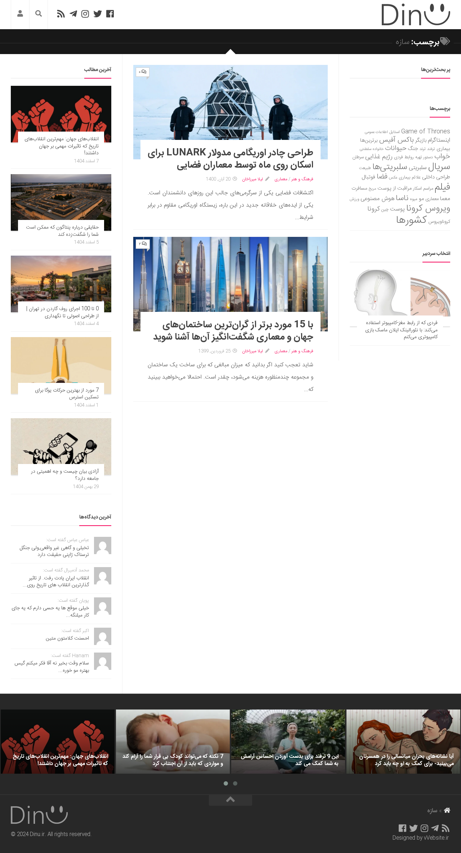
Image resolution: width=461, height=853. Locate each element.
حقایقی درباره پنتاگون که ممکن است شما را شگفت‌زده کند (62, 231)
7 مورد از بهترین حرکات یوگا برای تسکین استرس (67, 394)
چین (385, 209)
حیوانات (396, 148)
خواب (442, 157)
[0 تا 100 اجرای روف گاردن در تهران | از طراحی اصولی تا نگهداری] (61, 284)
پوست (397, 209)
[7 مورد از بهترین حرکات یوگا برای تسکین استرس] (61, 365)
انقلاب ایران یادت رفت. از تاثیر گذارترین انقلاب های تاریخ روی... (56, 582)
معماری (280, 179)
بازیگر (420, 140)
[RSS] (61, 13)
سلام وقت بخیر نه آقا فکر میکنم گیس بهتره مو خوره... (51, 667)
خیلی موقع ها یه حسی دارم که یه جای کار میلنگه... (50, 612)
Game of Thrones (425, 132)
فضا (382, 177)
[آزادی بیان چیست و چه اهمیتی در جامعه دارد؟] (61, 446)
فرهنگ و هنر (302, 179)
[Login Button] (20, 14)
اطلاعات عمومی (376, 132)
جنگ (413, 149)
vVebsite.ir (436, 838)
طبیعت (365, 168)
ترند (423, 149)
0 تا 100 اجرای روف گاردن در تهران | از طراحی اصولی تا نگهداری (62, 313)
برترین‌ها (369, 140)
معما (445, 199)
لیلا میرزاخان (252, 179)
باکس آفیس (396, 140)
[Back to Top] (230, 800)
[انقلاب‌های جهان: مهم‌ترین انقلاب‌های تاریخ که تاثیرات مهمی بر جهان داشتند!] (61, 114)
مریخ (372, 189)
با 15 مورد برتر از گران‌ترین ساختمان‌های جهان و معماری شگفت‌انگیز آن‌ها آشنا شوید (233, 331)
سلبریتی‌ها (389, 167)
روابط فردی (404, 157)
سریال (439, 167)
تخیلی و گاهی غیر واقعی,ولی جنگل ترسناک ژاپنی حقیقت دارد (54, 552)
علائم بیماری (410, 177)
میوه (413, 199)
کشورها (411, 220)
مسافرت (359, 188)
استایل (394, 132)
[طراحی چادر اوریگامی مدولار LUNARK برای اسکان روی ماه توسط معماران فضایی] (230, 112)
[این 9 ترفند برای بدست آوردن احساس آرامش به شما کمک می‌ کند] (288, 742)
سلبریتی (418, 168)
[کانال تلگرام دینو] (73, 13)
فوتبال (368, 177)
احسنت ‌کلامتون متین (67, 638)
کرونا (373, 209)
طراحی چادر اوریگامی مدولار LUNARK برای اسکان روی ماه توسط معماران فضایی (230, 159)
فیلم (442, 187)
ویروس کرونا (428, 208)
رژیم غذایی (379, 156)
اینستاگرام (439, 140)
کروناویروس (439, 222)
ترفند (431, 149)
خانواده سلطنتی (372, 149)
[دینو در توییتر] (97, 13)
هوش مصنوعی (377, 199)
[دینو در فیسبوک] (110, 13)
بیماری (443, 149)
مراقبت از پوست (394, 188)
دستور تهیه (424, 157)
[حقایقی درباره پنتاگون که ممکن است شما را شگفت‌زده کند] (61, 202)
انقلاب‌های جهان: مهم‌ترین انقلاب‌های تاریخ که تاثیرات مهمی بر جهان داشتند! (61, 146)
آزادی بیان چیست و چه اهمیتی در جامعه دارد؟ (65, 475)
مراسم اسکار (423, 189)
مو (421, 198)
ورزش (354, 199)
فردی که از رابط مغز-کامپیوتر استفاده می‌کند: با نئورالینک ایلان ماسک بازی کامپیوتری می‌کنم (401, 330)
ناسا (402, 198)
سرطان (358, 157)
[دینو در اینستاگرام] (85, 13)
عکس (393, 177)
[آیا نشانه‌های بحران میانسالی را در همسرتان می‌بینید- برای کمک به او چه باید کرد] (403, 742)
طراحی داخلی (436, 177)
